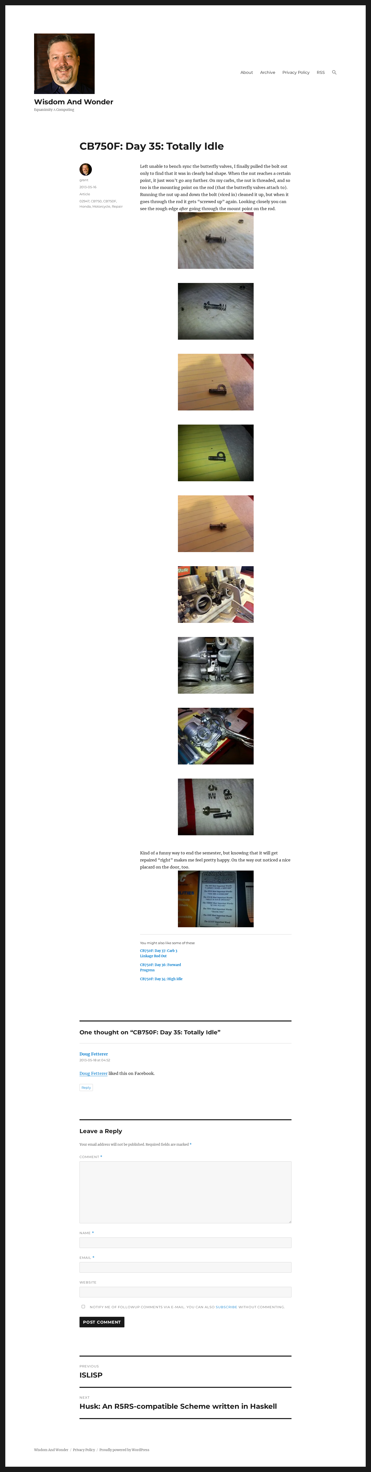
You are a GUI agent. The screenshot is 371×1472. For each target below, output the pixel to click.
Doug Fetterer (94, 1054)
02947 (84, 201)
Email (87, 1258)
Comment (91, 1157)
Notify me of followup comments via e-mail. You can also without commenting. (187, 1307)
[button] (334, 72)
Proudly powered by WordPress (124, 1450)
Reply (86, 1087)
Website (88, 1282)
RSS (321, 72)
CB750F (109, 201)
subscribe (226, 1307)
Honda (85, 206)
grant (84, 180)
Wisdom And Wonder (73, 102)
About (247, 72)
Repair (117, 206)
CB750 (96, 201)
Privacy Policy (296, 72)
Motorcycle (101, 206)
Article (85, 194)
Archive (267, 72)
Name (87, 1233)
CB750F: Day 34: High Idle (161, 979)
